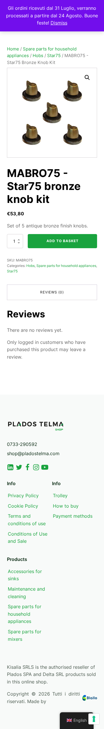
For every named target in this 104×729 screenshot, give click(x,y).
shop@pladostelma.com (33, 453)
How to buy (66, 506)
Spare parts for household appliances (66, 265)
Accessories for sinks (25, 575)
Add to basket (63, 241)
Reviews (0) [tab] (52, 292)
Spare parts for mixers (24, 635)
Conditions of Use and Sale (27, 537)
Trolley (60, 495)
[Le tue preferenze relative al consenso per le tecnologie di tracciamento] (93, 718)
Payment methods (72, 516)
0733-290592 (22, 444)
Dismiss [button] (59, 23)
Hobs (38, 55)
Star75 (54, 55)
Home (13, 49)
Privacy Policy (23, 495)
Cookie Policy (23, 506)
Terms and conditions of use (27, 519)
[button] (87, 77)
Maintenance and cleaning (26, 592)
